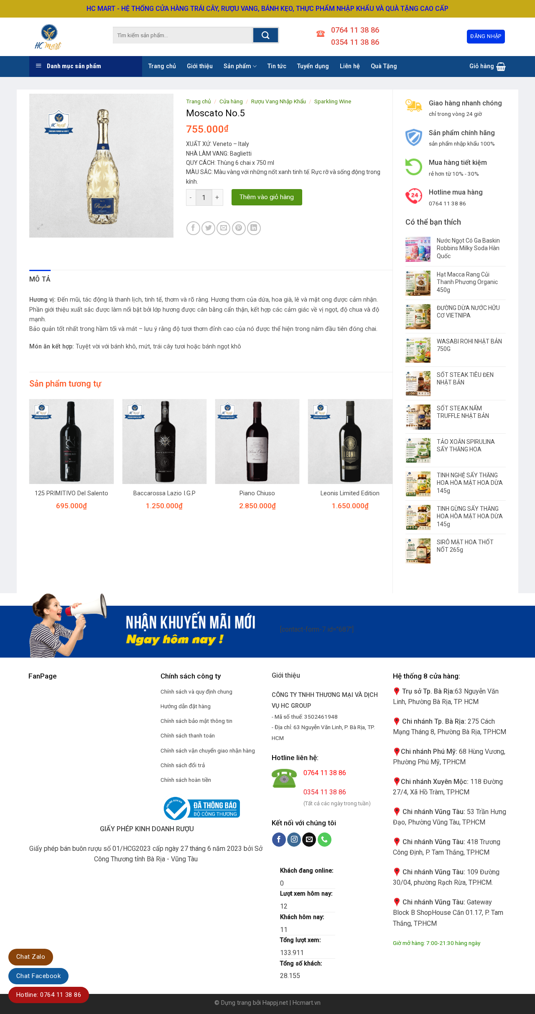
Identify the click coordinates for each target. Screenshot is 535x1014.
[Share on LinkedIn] (254, 228)
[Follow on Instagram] (294, 839)
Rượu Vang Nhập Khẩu (278, 101)
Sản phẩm (237, 66)
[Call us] (324, 839)
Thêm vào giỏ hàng (266, 197)
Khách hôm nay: (303, 917)
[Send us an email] (309, 839)
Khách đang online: (307, 870)
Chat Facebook (38, 976)
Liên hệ (350, 66)
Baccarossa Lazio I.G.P (164, 493)
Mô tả (40, 279)
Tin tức (277, 66)
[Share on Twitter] (208, 228)
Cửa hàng (231, 101)
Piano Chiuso (257, 493)
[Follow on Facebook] (279, 839)
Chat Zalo (30, 956)
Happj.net (275, 1002)
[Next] (392, 465)
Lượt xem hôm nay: (307, 893)
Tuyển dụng (313, 66)
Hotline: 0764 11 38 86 (48, 995)
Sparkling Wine (332, 101)
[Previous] (29, 465)
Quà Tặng (384, 66)
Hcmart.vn (307, 1002)
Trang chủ (162, 66)
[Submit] (265, 35)
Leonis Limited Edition (350, 493)
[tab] (40, 279)
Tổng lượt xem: (301, 940)
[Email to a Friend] (223, 228)
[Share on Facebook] (193, 228)
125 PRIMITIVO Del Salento (71, 493)
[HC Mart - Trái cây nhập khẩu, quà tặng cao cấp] (58, 37)
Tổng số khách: (302, 963)
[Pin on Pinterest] (239, 228)
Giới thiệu (200, 66)
